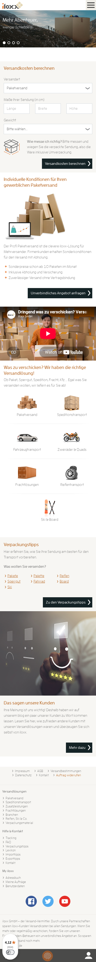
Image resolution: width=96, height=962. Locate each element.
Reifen (64, 576)
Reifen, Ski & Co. (16, 818)
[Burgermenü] (91, 5)
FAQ (8, 842)
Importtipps (13, 854)
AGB (40, 771)
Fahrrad (39, 581)
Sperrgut (14, 581)
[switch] (10, 952)
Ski (9, 587)
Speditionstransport (18, 802)
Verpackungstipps (17, 846)
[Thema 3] (13, 42)
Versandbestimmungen (66, 771)
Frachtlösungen (16, 810)
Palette (39, 576)
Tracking (11, 837)
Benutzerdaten (15, 886)
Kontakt (44, 775)
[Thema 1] (4, 42)
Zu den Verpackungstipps (66, 602)
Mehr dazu (77, 748)
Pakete (12, 576)
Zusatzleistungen (17, 806)
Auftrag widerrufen (68, 775)
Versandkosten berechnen (65, 164)
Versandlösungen (14, 791)
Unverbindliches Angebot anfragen (58, 293)
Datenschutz (23, 775)
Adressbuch (13, 877)
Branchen (12, 814)
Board (64, 581)
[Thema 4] (18, 42)
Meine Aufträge (16, 881)
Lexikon (11, 850)
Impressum (22, 771)
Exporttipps (13, 858)
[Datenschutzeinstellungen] (47, 956)
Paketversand (14, 798)
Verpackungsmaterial (19, 822)
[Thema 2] (8, 42)
